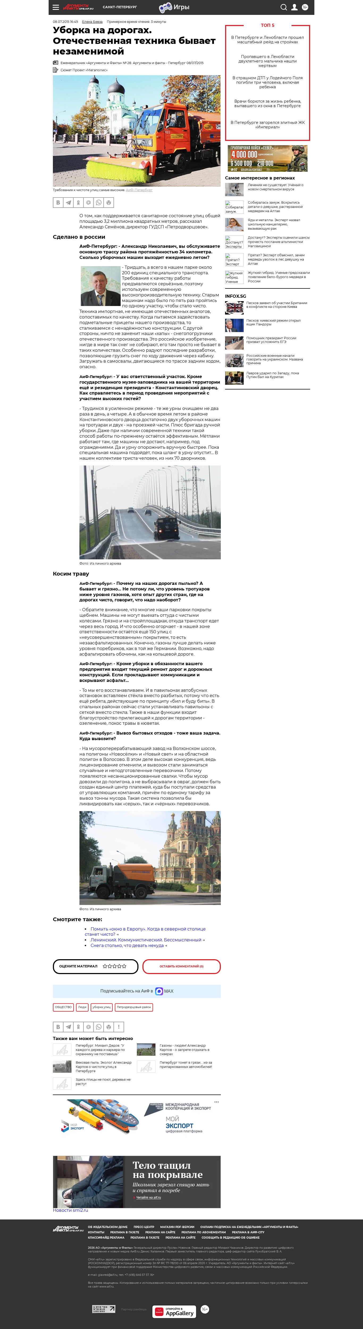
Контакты (96, 1232)
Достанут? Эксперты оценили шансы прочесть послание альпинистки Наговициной (279, 242)
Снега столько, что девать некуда (127, 945)
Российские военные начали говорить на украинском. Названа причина (274, 359)
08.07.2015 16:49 (65, 22)
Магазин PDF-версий (177, 1227)
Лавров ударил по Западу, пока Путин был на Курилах (272, 375)
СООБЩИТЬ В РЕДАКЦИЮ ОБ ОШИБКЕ (231, 1237)
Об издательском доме (108, 1227)
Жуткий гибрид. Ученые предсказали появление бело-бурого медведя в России (279, 277)
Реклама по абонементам (204, 1232)
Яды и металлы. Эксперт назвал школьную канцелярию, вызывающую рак (274, 224)
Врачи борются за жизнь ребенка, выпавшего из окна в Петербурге (267, 103)
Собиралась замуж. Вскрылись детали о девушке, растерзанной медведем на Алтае (275, 206)
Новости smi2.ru (70, 1210)
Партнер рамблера (133, 1309)
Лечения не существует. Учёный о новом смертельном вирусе (275, 187)
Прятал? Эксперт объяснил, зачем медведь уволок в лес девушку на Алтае (276, 259)
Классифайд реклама (106, 1237)
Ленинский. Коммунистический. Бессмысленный (146, 939)
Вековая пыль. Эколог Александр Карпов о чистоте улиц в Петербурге (104, 1066)
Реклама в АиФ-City (248, 1232)
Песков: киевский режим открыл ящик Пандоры (273, 322)
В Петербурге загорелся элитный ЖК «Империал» (268, 124)
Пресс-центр (144, 1227)
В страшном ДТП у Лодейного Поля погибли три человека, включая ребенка (268, 82)
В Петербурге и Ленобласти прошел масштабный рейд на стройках (267, 39)
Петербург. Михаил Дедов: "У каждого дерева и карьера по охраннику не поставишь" (100, 1049)
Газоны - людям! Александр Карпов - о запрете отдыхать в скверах (184, 1049)
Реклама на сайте (160, 1232)
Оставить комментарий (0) (182, 966)
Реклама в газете (124, 1232)
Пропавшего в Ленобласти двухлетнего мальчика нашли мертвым (268, 61)
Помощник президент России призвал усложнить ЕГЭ (271, 340)
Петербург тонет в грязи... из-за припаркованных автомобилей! (186, 1064)
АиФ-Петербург (139, 190)
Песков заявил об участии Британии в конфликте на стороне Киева (276, 305)
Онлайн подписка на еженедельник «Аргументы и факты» (249, 1227)
